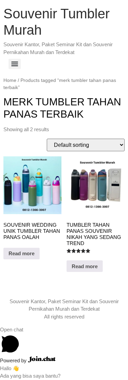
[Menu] (15, 64)
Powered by (14, 360)
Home (9, 80)
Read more (21, 253)
